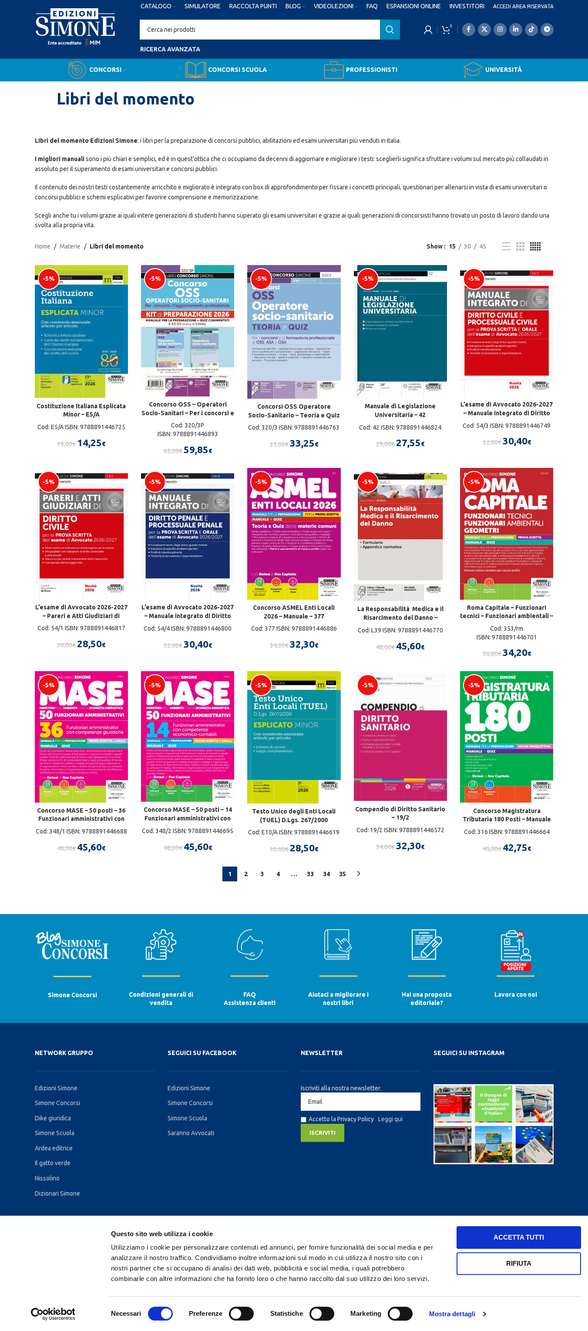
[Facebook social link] (468, 29)
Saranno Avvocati (191, 1132)
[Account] (428, 29)
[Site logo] (75, 35)
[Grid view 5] (535, 246)
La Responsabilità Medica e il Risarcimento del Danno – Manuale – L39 (400, 617)
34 (326, 874)
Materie (70, 246)
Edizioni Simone (56, 1088)
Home (42, 246)
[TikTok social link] (531, 29)
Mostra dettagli (452, 1314)
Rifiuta (518, 1263)
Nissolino (47, 1178)
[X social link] (484, 29)
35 (342, 874)
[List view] (506, 246)
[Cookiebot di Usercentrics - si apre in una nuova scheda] (53, 1314)
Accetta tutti (519, 1237)
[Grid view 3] (520, 246)
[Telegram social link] (547, 29)
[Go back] (46, 99)
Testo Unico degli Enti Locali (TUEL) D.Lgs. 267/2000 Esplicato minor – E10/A (294, 820)
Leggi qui (390, 1119)
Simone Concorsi (72, 995)
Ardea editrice (54, 1148)
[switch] (241, 1314)
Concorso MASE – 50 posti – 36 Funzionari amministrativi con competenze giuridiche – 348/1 (81, 819)
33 (310, 874)
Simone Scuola (54, 1132)
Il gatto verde (53, 1163)
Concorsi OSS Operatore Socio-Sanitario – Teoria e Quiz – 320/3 (294, 415)
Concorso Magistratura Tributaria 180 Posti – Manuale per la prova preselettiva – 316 (507, 819)
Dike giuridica (53, 1118)
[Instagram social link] (500, 29)
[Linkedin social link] (515, 29)
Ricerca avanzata (170, 49)
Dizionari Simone (57, 1193)
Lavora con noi (515, 994)
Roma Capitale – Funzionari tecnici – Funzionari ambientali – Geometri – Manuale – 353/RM (506, 616)
